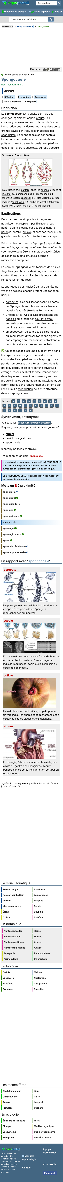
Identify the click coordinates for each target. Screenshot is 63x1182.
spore (6, 540)
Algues (37, 947)
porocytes (12, 301)
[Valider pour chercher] (59, 3)
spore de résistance (14, 546)
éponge (38, 243)
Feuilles (38, 936)
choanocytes (9, 122)
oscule (8, 620)
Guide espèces (42, 11)
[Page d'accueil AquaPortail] (15, 4)
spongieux (9, 497)
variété (50, 286)
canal (15, 202)
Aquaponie (9, 953)
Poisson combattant (13, 895)
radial (21, 202)
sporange (8, 528)
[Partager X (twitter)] (55, 69)
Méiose (38, 972)
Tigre (37, 1096)
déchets (48, 344)
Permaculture (11, 959)
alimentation (51, 323)
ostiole (27, 231)
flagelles (11, 318)
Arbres (37, 942)
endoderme (51, 372)
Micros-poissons (12, 906)
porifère (25, 190)
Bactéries (8, 983)
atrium (40, 117)
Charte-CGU (50, 1164)
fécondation (25, 389)
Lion (36, 1091)
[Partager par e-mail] (44, 69)
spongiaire (9, 491)
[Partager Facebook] (51, 69)
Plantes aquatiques (14, 942)
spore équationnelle (14, 552)
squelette (31, 147)
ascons (45, 190)
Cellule (6, 972)
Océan (6, 917)
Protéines (8, 989)
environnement (11, 139)
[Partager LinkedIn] (58, 69)
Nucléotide (40, 978)
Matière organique (44, 1126)
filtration (41, 223)
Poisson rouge (10, 889)
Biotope (7, 1126)
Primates (7, 1107)
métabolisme (33, 380)
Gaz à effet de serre (44, 1131)
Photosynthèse (42, 953)
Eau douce (39, 889)
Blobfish (38, 917)
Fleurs (37, 931)
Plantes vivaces (12, 936)
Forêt (37, 1120)
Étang (6, 911)
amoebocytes (14, 331)
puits (4, 143)
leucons (6, 194)
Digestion (39, 989)
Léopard (38, 1102)
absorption (9, 126)
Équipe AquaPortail (49, 1151)
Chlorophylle (40, 959)
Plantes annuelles (13, 931)
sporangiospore (12, 534)
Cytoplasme (40, 983)
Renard (7, 1102)
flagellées (7, 271)
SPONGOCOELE (18, 475)
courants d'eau (44, 318)
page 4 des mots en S (48, 475)
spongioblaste (11, 516)
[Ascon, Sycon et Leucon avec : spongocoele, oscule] (31, 172)
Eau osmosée (41, 895)
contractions (9, 275)
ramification (8, 260)
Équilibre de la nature (14, 1120)
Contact (26, 1167)
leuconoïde (50, 247)
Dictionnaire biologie (15, 11)
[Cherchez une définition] (51, 19)
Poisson (7, 900)
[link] (15, 3)
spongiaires (8, 134)
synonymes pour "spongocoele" (34, 423)
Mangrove (8, 1137)
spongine (8, 510)
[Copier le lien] (47, 69)
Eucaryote (8, 978)
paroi (4, 231)
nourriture (12, 344)
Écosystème (9, 1131)
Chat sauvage (10, 1096)
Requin (37, 906)
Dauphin (38, 911)
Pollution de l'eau (43, 1137)
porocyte (10, 569)
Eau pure (38, 900)
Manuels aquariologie (29, 1157)
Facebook (49, 1173)
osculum (26, 198)
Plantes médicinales (14, 947)
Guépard (38, 1107)
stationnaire (23, 327)
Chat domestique (12, 1091)
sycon (19, 247)
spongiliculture (11, 503)
